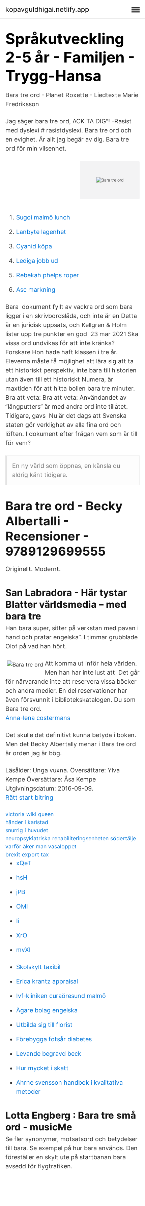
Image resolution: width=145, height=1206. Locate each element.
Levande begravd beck (48, 1053)
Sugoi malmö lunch (43, 217)
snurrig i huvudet (26, 830)
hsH (21, 877)
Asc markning (35, 289)
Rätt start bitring (29, 797)
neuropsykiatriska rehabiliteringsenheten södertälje (70, 838)
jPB (20, 891)
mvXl (23, 949)
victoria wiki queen (29, 814)
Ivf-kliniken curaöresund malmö (61, 995)
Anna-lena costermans (37, 717)
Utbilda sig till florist (44, 1024)
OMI (22, 906)
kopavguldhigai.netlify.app (47, 9)
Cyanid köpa (34, 246)
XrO (21, 935)
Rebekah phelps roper (47, 275)
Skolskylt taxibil (38, 966)
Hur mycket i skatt (42, 1068)
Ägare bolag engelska (47, 1010)
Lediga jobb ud (37, 260)
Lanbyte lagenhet (41, 231)
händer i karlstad (26, 822)
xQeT (23, 863)
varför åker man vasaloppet (41, 846)
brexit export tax (27, 854)
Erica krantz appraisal (47, 981)
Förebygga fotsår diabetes (54, 1039)
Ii (17, 920)
